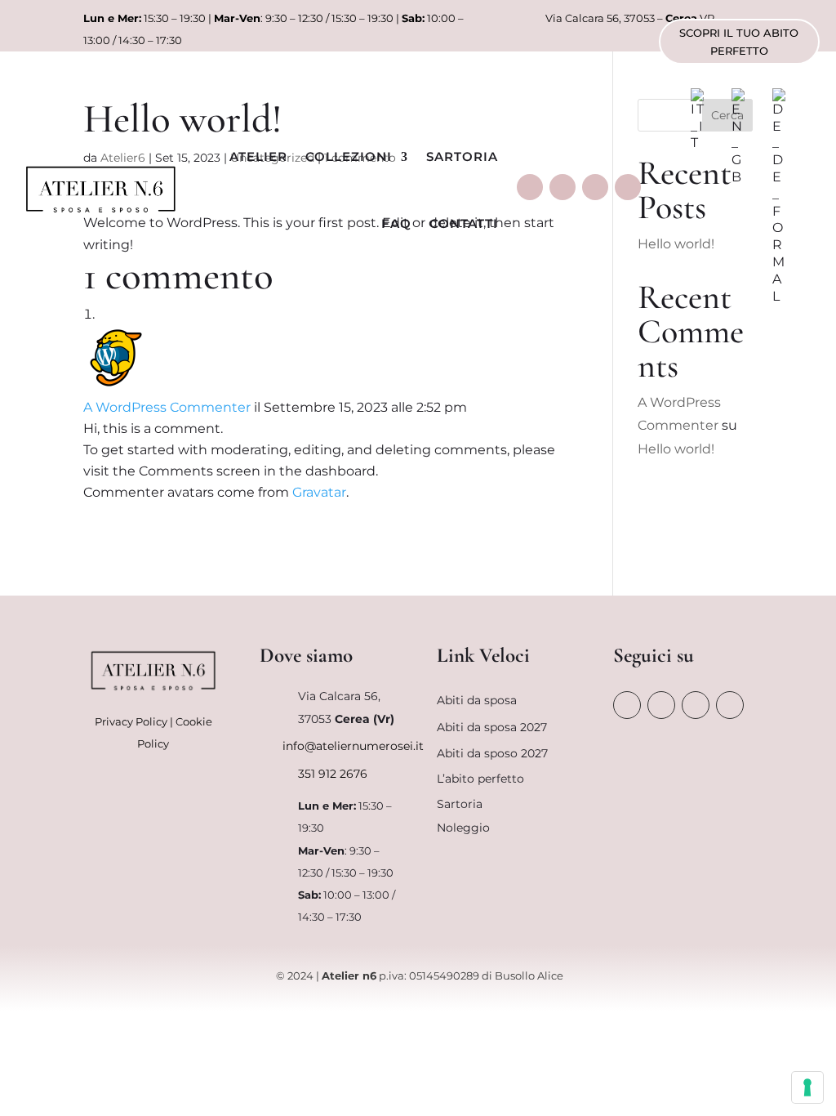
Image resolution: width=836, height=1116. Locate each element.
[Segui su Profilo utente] (562, 187)
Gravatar (319, 492)
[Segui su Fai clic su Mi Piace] (530, 187)
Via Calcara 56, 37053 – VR (629, 18)
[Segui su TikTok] (595, 187)
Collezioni (348, 156)
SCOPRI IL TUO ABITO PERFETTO (738, 41)
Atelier (258, 156)
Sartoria (462, 156)
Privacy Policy (131, 721)
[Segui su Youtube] (628, 187)
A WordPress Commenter (167, 407)
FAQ (396, 223)
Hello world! (676, 449)
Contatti (463, 223)
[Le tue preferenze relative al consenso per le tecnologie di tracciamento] (807, 1087)
